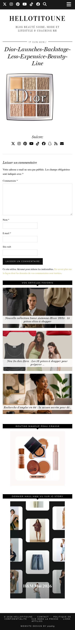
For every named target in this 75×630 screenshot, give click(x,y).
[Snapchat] (50, 143)
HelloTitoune (37, 18)
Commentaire (10, 180)
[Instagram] (11, 4)
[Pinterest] (18, 4)
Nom (6, 219)
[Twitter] (5, 4)
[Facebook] (38, 4)
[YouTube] (25, 4)
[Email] (62, 143)
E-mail (7, 233)
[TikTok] (31, 4)
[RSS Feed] (56, 143)
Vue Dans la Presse (45, 619)
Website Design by (38, 626)
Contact (43, 617)
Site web (7, 246)
